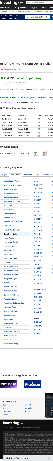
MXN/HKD (38, 297)
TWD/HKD (38, 242)
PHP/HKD (38, 257)
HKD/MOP (38, 268)
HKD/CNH (38, 272)
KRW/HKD (38, 215)
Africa (37, 175)
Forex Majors (38, 12)
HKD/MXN (38, 293)
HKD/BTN (38, 283)
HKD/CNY (38, 193)
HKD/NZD (38, 330)
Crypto (34, 8)
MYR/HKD (38, 223)
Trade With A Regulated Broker (18, 375)
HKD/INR (37, 204)
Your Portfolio (8, 411)
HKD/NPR (38, 249)
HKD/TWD (38, 238)
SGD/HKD (38, 264)
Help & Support (31, 411)
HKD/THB (38, 230)
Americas (28, 175)
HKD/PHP (38, 253)
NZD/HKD (38, 333)
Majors (4, 175)
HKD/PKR (38, 227)
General (4, 98)
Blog (4, 405)
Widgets (6, 415)
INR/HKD (37, 208)
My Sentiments (9, 146)
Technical (41, 98)
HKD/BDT (38, 276)
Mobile (5, 408)
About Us (28, 405)
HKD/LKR (38, 245)
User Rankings (36, 102)
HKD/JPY (38, 185)
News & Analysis (26, 98)
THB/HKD (38, 234)
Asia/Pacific (15, 175)
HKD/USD (38, 308)
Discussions (5, 102)
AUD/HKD (38, 326)
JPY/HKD (38, 189)
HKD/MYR (38, 219)
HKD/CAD (38, 301)
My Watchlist (21, 8)
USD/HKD (38, 312)
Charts (43, 8)
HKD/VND (38, 280)
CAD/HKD (38, 305)
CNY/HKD (38, 196)
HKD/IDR (37, 200)
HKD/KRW (38, 211)
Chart (13, 98)
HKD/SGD (38, 261)
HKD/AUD (38, 322)
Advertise (29, 408)
